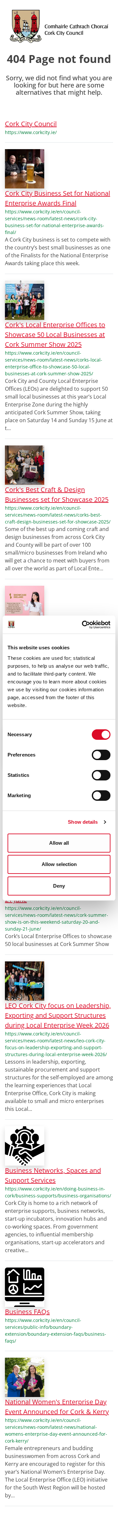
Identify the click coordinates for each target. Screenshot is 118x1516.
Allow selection (59, 864)
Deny (59, 886)
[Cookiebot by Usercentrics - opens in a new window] (83, 624)
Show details (83, 822)
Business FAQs (27, 1311)
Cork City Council (31, 123)
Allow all (59, 843)
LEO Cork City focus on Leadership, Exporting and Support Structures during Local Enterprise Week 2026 (58, 1015)
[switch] (101, 755)
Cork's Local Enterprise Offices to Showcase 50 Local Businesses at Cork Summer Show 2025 (55, 334)
